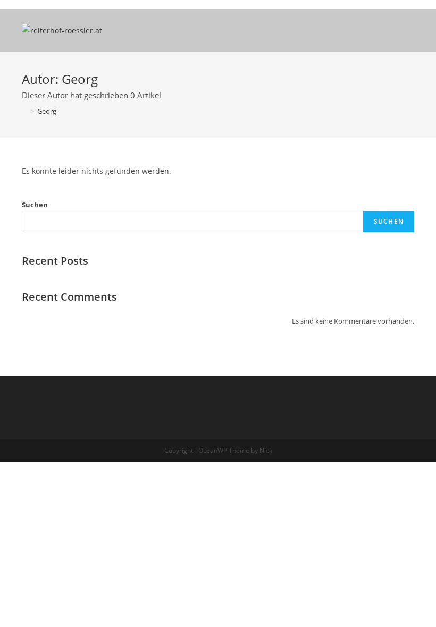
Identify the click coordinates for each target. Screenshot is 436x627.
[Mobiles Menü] (410, 30)
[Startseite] (24, 111)
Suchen (35, 204)
